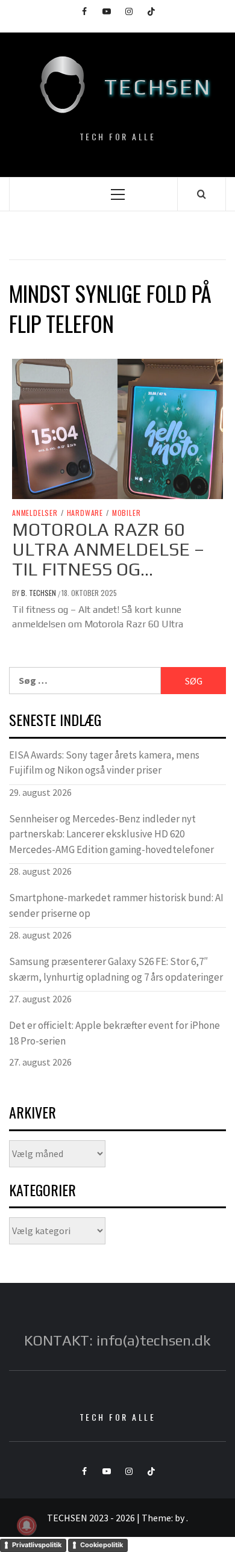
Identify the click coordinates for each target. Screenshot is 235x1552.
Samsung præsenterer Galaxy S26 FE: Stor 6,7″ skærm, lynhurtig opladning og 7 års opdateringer (116, 969)
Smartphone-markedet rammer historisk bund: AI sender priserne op (116, 905)
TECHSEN (158, 86)
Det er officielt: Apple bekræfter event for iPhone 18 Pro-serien (114, 1033)
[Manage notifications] (26, 1525)
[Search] (201, 194)
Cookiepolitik (101, 1545)
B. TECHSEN (39, 593)
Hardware (85, 513)
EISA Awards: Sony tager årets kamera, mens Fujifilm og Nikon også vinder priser (104, 762)
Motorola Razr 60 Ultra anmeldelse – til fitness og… (108, 549)
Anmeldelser (35, 513)
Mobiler (126, 513)
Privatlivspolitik (36, 1545)
